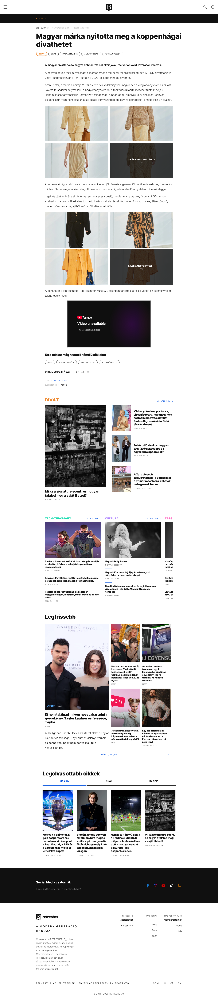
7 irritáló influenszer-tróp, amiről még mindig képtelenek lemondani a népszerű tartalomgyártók (125, 735)
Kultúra (111, 518)
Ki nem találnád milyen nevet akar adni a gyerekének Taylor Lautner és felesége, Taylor (76, 718)
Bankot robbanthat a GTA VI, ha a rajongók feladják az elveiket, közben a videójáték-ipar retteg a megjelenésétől (72, 564)
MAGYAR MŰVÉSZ (70, 54)
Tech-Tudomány (58, 518)
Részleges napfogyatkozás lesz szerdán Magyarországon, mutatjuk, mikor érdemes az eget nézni (72, 594)
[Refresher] (109, 7)
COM (156, 983)
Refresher (127, 916)
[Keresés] (203, 7)
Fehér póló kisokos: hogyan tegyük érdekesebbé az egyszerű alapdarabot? (151, 448)
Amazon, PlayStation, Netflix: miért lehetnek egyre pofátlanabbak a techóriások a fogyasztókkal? (71, 579)
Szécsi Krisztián (81, 28)
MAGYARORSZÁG (91, 54)
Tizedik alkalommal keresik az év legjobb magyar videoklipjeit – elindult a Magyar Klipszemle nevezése (130, 589)
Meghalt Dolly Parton (116, 561)
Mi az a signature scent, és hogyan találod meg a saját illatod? (72, 493)
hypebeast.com (61, 381)
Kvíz (180, 931)
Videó (179, 925)
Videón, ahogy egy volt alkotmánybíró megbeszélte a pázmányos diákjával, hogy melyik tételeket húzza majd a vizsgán (92, 843)
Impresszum (126, 925)
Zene (154, 924)
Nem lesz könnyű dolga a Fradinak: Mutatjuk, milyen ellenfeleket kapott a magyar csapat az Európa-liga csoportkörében (125, 843)
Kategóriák (151, 916)
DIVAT (41, 54)
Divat (154, 930)
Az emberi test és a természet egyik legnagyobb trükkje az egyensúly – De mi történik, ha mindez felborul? (154, 673)
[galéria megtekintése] (76, 123)
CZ (172, 983)
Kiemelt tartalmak (173, 919)
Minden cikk (163, 401)
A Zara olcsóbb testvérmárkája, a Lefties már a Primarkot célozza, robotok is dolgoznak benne (152, 479)
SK (179, 983)
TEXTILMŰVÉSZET (112, 54)
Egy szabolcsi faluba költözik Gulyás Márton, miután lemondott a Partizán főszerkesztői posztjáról (154, 736)
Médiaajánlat (126, 919)
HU (164, 983)
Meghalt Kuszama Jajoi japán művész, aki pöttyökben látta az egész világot (127, 574)
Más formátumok (173, 916)
